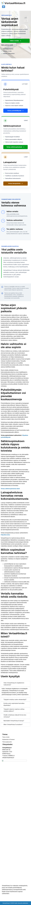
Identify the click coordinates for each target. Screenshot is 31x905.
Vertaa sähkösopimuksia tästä (10, 488)
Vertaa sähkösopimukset (14, 147)
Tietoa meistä (5, 737)
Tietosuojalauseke (7, 741)
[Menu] (3, 6)
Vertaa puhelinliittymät (14, 110)
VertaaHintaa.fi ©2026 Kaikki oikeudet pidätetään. (15, 903)
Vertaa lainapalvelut (14, 183)
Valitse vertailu (14, 40)
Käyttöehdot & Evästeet (8, 739)
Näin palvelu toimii (7, 45)
